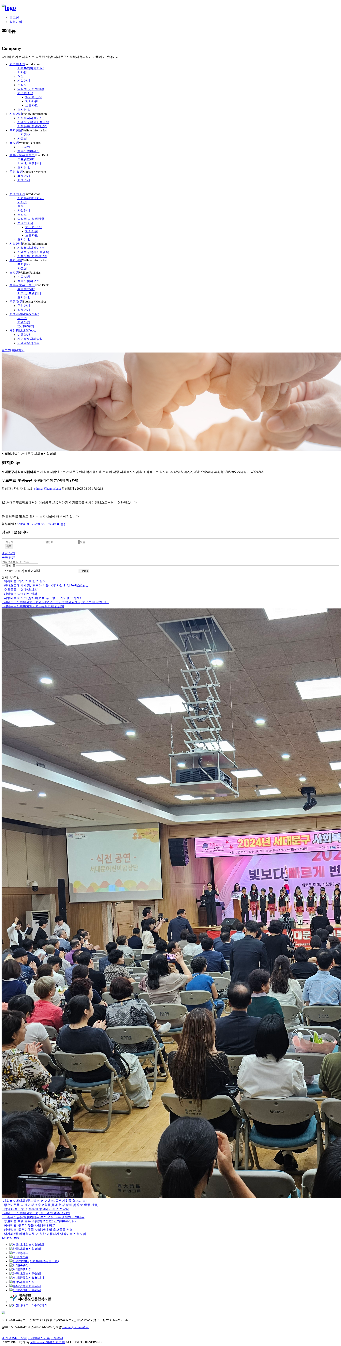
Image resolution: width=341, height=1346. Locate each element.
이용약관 (57, 1338)
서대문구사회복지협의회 (47, 1342)
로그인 (14, 17)
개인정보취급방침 (14, 1338)
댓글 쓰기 (8, 553)
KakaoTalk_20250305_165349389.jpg (41, 524)
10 (17, 1237)
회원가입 (15, 21)
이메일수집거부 (39, 1338)
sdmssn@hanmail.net (47, 488)
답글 (12, 557)
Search (9, 570)
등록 (8, 546)
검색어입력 (32, 570)
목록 (5, 557)
